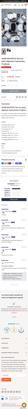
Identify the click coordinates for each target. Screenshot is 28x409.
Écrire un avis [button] (14, 199)
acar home (4, 70)
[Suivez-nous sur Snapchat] (20, 392)
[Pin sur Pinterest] (20, 97)
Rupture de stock (14, 91)
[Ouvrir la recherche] (19, 5)
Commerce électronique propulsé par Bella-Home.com (13, 405)
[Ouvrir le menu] (2, 5)
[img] (4, 209)
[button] (16, 5)
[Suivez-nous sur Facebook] (2, 392)
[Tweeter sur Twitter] (23, 97)
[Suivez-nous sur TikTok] (17, 392)
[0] (25, 5)
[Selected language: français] (16, 5)
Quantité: (3, 85)
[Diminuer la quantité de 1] (8, 85)
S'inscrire (6, 379)
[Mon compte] (22, 5)
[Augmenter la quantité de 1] (16, 85)
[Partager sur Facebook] (17, 97)
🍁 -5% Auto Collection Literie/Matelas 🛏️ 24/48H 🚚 (14, 1)
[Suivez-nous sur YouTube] (14, 392)
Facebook (23, 310)
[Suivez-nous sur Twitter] (5, 392)
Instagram (13, 312)
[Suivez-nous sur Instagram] (8, 392)
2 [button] (13, 284)
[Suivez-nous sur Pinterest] (11, 392)
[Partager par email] (25, 97)
